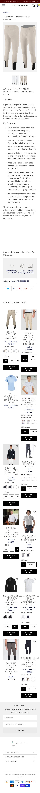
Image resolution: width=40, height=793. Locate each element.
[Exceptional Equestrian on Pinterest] (20, 769)
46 (35, 488)
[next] (34, 47)
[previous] (5, 47)
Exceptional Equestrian (16, 774)
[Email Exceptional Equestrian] (26, 769)
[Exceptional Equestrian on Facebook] (16, 769)
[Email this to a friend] (31, 288)
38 (12, 360)
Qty (4, 227)
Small (25, 430)
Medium (35, 430)
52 (35, 688)
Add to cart (11, 368)
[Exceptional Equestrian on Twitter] (13, 769)
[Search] (33, 5)
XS (6, 548)
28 (6, 360)
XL (15, 626)
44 (18, 496)
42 (12, 496)
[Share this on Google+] (25, 288)
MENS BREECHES (22, 281)
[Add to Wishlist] (16, 311)
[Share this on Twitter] (8, 288)
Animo (13, 281)
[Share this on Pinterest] (19, 288)
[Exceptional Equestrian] (20, 5)
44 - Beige (24, 358)
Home (5, 12)
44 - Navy (33, 358)
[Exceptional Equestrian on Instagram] (23, 769)
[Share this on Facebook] (13, 288)
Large (34, 626)
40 (18, 360)
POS (24, 774)
